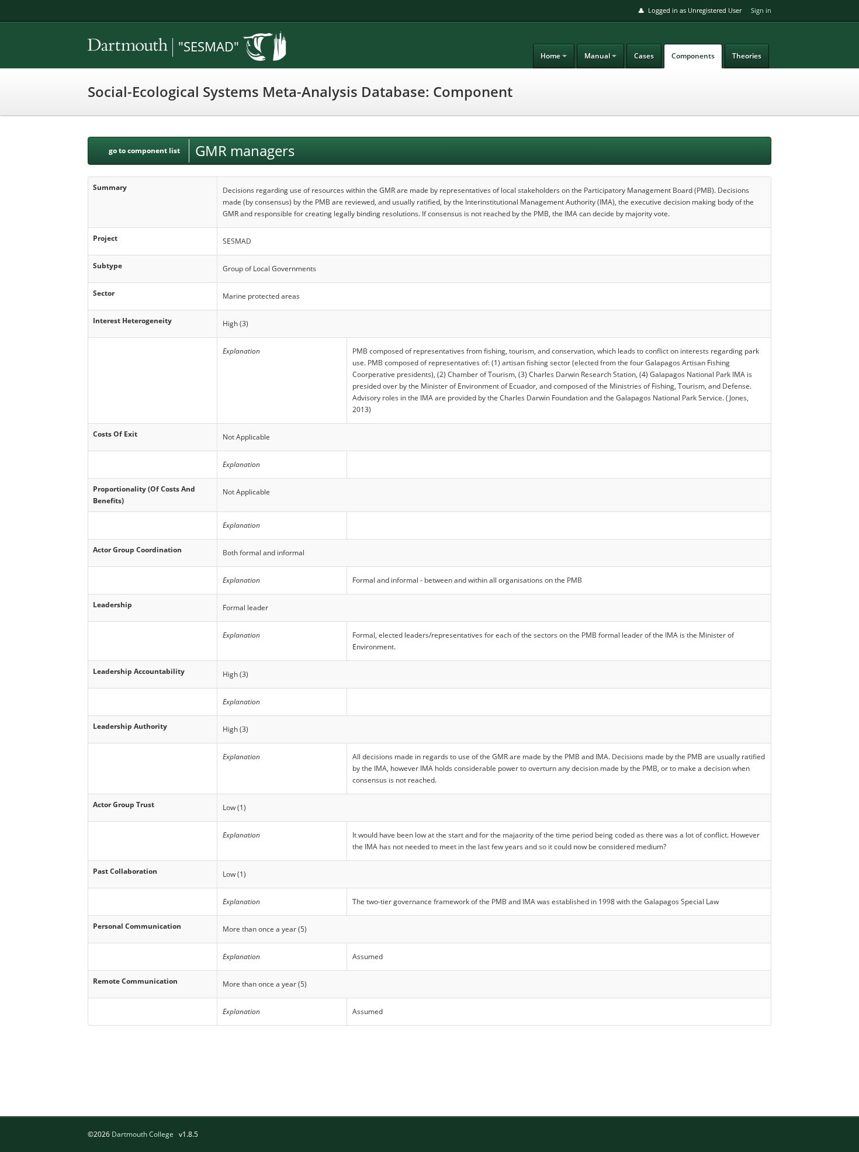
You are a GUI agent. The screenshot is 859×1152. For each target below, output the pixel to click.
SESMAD (169, 47)
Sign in (761, 10)
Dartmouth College (143, 1134)
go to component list (144, 150)
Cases (644, 56)
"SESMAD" (208, 46)
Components (693, 56)
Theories (746, 56)
